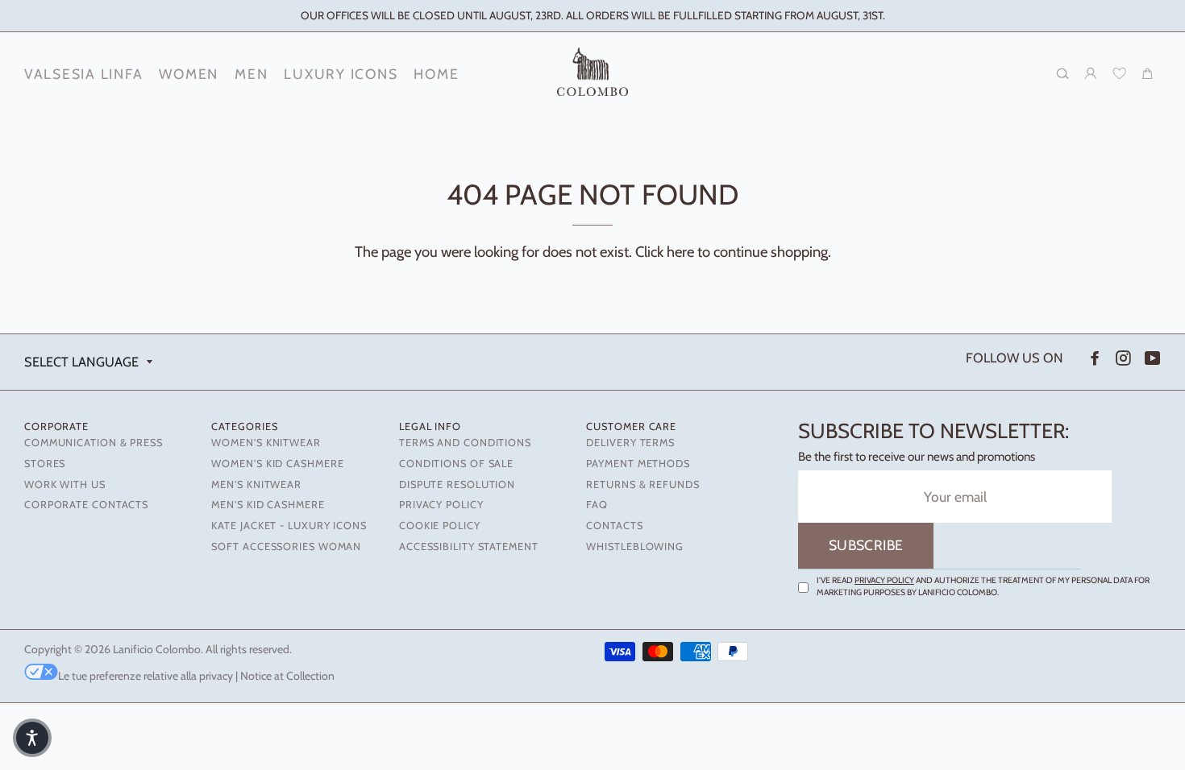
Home (436, 73)
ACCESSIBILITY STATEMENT (468, 546)
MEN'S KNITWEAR (256, 484)
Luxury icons (340, 73)
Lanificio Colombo (157, 649)
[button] (32, 737)
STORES (44, 463)
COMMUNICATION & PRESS (93, 443)
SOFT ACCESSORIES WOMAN (286, 546)
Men (251, 73)
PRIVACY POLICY (441, 505)
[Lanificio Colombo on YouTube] (1151, 358)
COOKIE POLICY (439, 526)
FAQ (597, 505)
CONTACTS (614, 526)
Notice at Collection (287, 676)
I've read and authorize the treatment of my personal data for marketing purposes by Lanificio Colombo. (983, 586)
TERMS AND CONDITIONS (465, 443)
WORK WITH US (65, 484)
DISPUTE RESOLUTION (457, 484)
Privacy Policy (884, 580)
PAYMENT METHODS (637, 463)
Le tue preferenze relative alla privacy (145, 676)
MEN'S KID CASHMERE (267, 505)
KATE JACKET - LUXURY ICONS (288, 526)
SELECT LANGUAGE (81, 362)
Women (188, 73)
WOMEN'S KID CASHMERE (277, 463)
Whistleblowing (635, 546)
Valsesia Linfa (83, 73)
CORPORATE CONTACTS (86, 505)
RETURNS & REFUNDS (642, 484)
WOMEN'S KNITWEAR (265, 443)
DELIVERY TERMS (630, 443)
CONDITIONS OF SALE (456, 463)
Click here (664, 251)
